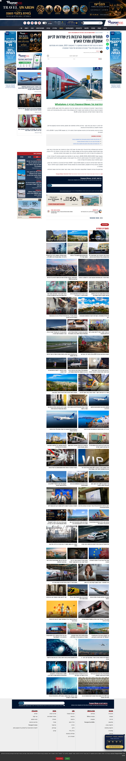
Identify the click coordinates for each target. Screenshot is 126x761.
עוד (21, 28)
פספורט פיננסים (40, 28)
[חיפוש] (82, 22)
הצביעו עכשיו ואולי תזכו (114, 747)
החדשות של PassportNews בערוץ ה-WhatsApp (79, 104)
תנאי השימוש (68, 191)
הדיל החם (71, 722)
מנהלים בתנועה (70, 733)
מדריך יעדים (53, 714)
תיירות (105, 28)
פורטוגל (54, 725)
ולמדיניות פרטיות (63, 191)
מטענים (93, 719)
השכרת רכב (71, 736)
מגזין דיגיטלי (91, 711)
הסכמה (67, 758)
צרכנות (72, 716)
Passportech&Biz (89, 722)
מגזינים (93, 714)
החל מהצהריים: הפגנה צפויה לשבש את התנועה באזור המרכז (86, 143)
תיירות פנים (79, 28)
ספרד (54, 722)
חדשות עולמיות (69, 28)
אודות (35, 714)
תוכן (73, 711)
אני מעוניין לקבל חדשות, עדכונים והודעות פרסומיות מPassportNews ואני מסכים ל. (80, 191)
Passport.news (33, 725)
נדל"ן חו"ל (71, 731)
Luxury (61, 28)
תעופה (99, 28)
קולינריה (55, 28)
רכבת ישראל (92, 218)
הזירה (72, 725)
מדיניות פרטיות (33, 722)
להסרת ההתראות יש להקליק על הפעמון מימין (25, 728)
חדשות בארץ (109, 725)
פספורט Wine (91, 716)
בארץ (32, 28)
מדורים (111, 711)
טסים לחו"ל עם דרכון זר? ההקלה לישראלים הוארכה (88, 141)
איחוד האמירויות (51, 716)
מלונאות (86, 28)
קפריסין (54, 728)
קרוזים (48, 28)
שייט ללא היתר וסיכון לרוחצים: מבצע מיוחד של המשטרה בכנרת (86, 139)
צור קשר (35, 716)
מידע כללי (34, 711)
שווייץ (54, 731)
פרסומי (72, 719)
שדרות (97, 218)
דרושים (26, 28)
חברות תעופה (70, 714)
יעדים (54, 711)
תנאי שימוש (34, 719)
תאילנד (54, 719)
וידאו (73, 728)
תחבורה (93, 28)
